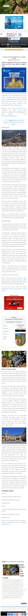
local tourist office (21, 280)
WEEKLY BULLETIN (20, 31)
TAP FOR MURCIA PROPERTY (14, 49)
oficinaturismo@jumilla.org (9, 116)
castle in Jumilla (6, 97)
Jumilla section (6, 524)
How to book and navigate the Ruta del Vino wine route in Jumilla (14, 122)
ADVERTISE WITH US (12, 31)
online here (19, 108)
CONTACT (6, 31)
